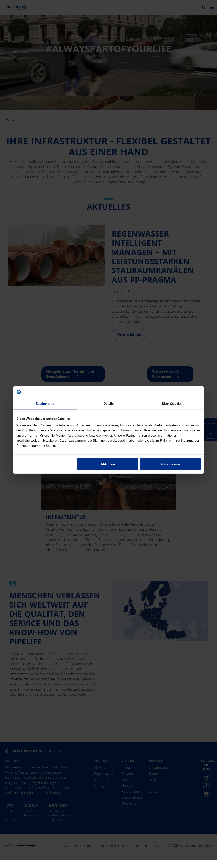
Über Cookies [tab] (172, 403)
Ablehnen (108, 464)
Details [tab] (108, 403)
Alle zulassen (170, 464)
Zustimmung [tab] (45, 403)
